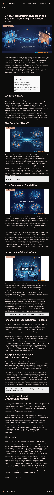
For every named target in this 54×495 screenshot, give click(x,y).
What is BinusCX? (19, 79)
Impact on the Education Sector (22, 84)
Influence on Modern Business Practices (24, 85)
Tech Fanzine (11, 3)
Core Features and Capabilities (22, 82)
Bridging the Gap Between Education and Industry (27, 87)
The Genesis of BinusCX (20, 81)
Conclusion (18, 90)
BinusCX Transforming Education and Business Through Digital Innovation (25, 17)
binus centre (14, 477)
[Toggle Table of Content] (37, 77)
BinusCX (13, 65)
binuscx (19, 477)
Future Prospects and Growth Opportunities (25, 89)
